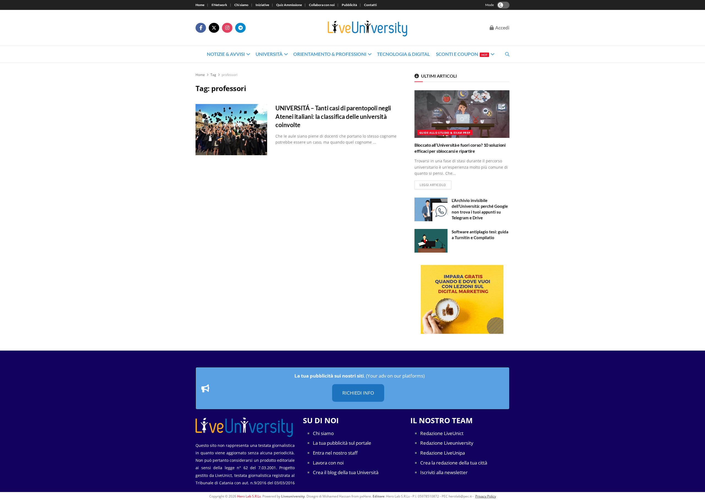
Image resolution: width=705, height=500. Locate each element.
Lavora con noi (328, 463)
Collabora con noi (322, 5)
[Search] (507, 54)
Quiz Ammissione (289, 5)
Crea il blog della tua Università (345, 472)
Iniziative (262, 5)
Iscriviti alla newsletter (444, 472)
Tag (213, 74)
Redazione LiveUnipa (442, 453)
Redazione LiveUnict (441, 433)
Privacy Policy (485, 496)
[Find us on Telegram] (240, 28)
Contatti (370, 5)
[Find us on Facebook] (201, 28)
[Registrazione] (461, 299)
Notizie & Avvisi (226, 54)
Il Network (219, 5)
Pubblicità (349, 5)
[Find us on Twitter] (214, 28)
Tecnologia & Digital (403, 54)
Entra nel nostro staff (335, 453)
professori (229, 74)
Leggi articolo (435, 184)
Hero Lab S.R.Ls (249, 496)
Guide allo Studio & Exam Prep (444, 133)
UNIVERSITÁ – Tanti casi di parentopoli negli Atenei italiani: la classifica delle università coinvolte (333, 116)
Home (200, 5)
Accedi (501, 28)
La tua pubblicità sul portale (342, 443)
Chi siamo (241, 5)
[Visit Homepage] (367, 28)
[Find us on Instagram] (227, 28)
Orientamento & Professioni (329, 54)
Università (269, 54)
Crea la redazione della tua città (453, 463)
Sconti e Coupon (461, 54)
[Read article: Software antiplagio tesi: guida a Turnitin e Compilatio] (431, 241)
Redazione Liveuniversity (446, 443)
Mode (489, 5)
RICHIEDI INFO (358, 393)
